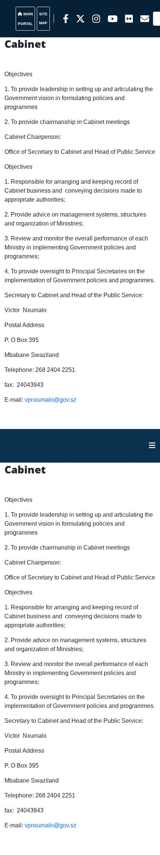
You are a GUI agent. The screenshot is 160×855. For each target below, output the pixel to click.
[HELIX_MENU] (152, 445)
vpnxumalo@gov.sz (50, 400)
